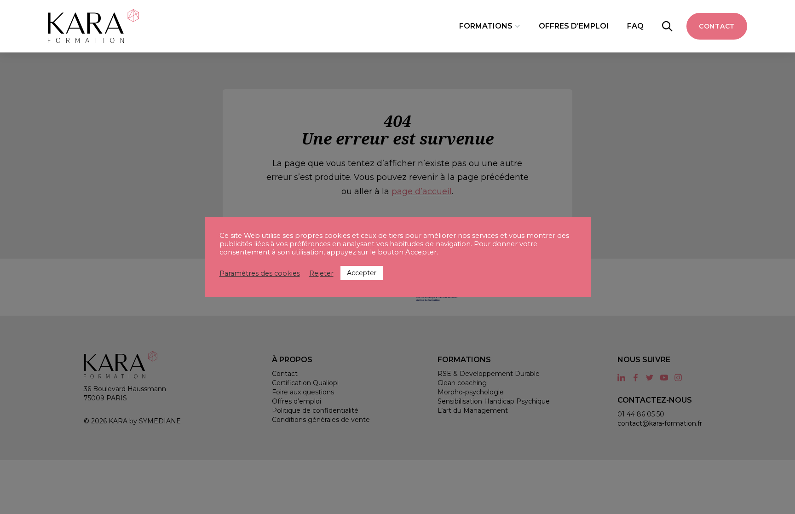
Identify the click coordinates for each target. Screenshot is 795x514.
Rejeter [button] (321, 273)
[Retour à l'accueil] (93, 26)
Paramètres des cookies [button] (259, 273)
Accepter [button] (361, 273)
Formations (486, 26)
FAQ (635, 26)
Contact (717, 26)
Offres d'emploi (574, 26)
